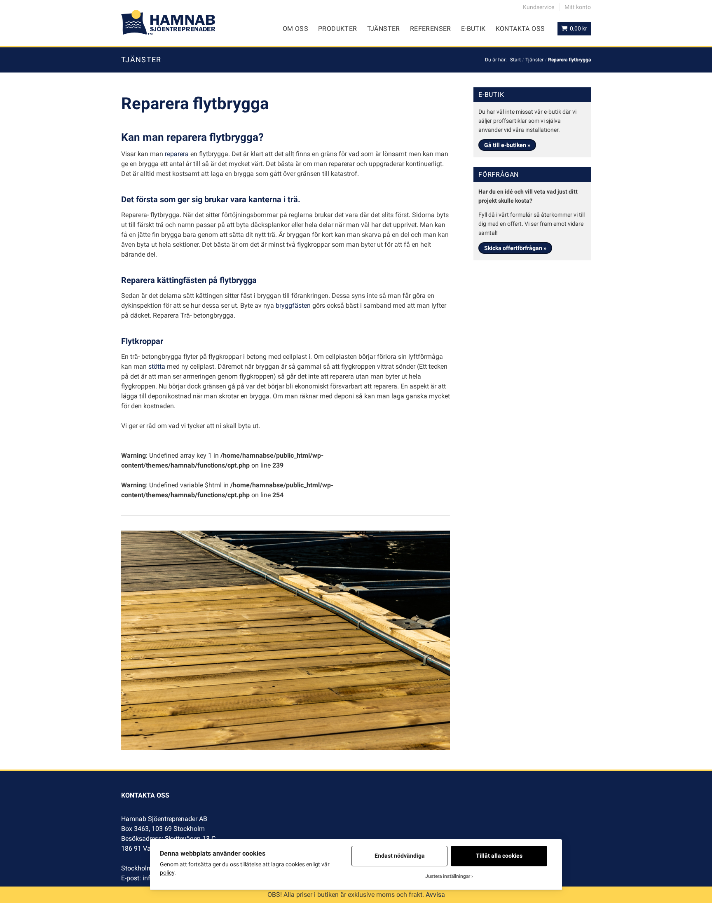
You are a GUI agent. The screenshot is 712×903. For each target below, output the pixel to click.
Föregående (109, 636)
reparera (177, 154)
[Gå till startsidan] (168, 22)
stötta (156, 366)
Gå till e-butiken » (507, 145)
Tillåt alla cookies (499, 855)
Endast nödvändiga (400, 855)
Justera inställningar (447, 876)
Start (515, 60)
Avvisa (435, 894)
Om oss (295, 29)
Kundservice (538, 7)
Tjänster (383, 29)
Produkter (337, 29)
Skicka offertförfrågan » (515, 248)
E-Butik (473, 29)
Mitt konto (577, 7)
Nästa (462, 636)
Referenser (430, 29)
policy (167, 872)
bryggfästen (293, 305)
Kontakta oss (520, 29)
